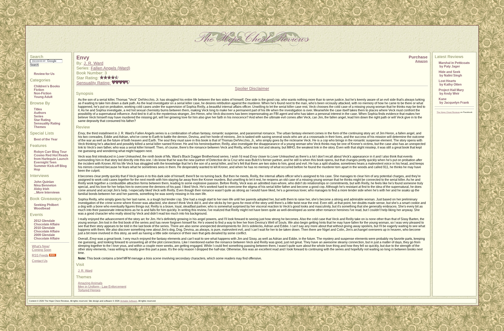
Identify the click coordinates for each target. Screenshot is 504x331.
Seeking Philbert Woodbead (46, 206)
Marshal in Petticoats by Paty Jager (454, 64)
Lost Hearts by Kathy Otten (450, 82)
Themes (40, 127)
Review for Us (44, 74)
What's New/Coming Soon (41, 248)
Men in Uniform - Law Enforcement (102, 286)
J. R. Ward (93, 63)
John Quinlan (44, 181)
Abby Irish (41, 189)
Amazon (421, 61)
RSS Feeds (40, 255)
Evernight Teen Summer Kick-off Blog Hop (50, 166)
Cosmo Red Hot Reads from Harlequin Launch (51, 157)
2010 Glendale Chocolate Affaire (47, 229)
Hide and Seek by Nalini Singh (450, 73)
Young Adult (43, 97)
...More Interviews (47, 192)
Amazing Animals (90, 283)
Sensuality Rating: (93, 82)
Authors (40, 112)
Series (38, 116)
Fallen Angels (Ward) (110, 68)
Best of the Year (45, 139)
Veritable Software (128, 301)
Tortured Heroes (89, 290)
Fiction (39, 89)
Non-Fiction (42, 93)
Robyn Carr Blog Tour (50, 151)
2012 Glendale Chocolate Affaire (47, 222)
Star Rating (42, 120)
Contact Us (39, 261)
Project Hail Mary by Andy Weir (451, 91)
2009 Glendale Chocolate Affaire (47, 236)
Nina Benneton (45, 185)
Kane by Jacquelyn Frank (454, 100)
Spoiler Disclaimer (252, 88)
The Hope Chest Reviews (448, 112)
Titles (38, 109)
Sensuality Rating (47, 123)
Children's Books (47, 86)
